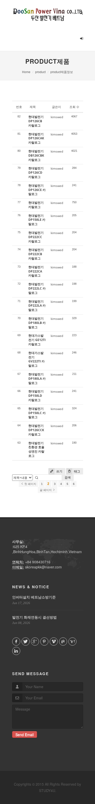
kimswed (57, 117)
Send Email (24, 734)
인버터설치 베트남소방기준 (34, 596)
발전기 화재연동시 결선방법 (34, 617)
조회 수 (74, 107)
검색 (68, 477)
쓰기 (58, 471)
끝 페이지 (46, 490)
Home (26, 72)
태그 (76, 471)
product (40, 72)
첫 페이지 (30, 483)
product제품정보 (61, 72)
